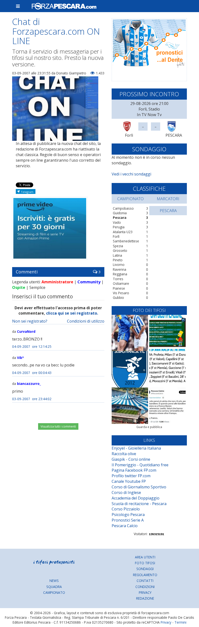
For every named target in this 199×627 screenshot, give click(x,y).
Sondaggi (145, 568)
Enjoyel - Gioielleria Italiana (136, 448)
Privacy (145, 592)
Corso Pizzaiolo (126, 509)
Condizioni (145, 586)
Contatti (145, 580)
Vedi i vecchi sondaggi (131, 174)
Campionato (54, 592)
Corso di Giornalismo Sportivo (139, 487)
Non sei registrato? (29, 321)
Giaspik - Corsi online (131, 459)
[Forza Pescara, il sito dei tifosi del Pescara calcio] (107, 6)
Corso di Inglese (126, 492)
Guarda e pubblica (149, 427)
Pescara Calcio (125, 525)
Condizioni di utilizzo (85, 321)
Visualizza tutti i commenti (58, 426)
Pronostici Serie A (128, 520)
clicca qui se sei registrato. (72, 313)
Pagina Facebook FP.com (134, 470)
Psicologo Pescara (128, 514)
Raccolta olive (124, 453)
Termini (180, 622)
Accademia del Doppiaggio (135, 498)
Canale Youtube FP (129, 481)
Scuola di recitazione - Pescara (139, 503)
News (54, 580)
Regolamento (145, 574)
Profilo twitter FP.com (131, 475)
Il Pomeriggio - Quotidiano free (140, 465)
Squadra (54, 586)
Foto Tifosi (145, 563)
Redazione (145, 598)
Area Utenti (145, 557)
